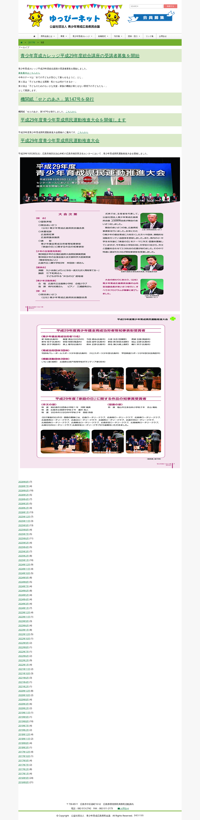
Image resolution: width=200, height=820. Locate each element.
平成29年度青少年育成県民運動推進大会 (60, 140)
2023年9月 (23, 621)
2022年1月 (23, 664)
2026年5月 (23, 494)
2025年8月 (23, 529)
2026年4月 (23, 499)
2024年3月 (23, 603)
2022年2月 (23, 660)
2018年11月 (24, 738)
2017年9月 (23, 760)
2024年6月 (23, 590)
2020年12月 (24, 690)
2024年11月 (24, 568)
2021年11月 (24, 669)
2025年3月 (23, 551)
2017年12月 (24, 751)
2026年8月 (23, 481)
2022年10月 (24, 638)
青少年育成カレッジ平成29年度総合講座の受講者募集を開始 (80, 55)
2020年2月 (23, 708)
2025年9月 (23, 525)
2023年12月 (24, 612)
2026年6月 (23, 490)
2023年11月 (24, 616)
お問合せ (163, 36)
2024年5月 (23, 595)
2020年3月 (23, 703)
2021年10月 (24, 673)
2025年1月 (23, 560)
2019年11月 (24, 712)
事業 (62, 36)
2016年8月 (23, 782)
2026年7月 (23, 486)
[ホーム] (34, 36)
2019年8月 (23, 721)
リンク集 (149, 36)
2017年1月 (23, 773)
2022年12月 (24, 634)
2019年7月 (23, 725)
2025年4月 (23, 547)
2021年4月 (23, 682)
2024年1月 (23, 608)
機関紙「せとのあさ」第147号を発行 (57, 99)
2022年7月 (23, 651)
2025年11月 (24, 520)
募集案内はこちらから (29, 72)
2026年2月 (23, 507)
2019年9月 (23, 716)
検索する (170, 6)
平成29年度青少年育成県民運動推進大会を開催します (73, 120)
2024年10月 (24, 573)
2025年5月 (23, 542)
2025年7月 (23, 534)
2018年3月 (23, 747)
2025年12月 (24, 516)
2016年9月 (23, 777)
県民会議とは (46, 36)
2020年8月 (23, 699)
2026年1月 (23, 512)
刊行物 (117, 36)
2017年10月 (24, 756)
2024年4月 (23, 599)
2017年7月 (23, 764)
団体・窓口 (133, 36)
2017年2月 (23, 769)
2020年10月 (24, 695)
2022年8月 (23, 647)
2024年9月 (23, 577)
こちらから (71, 111)
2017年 (31, 42)
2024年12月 (24, 564)
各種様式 (102, 36)
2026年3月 (23, 503)
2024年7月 (23, 586)
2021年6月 (23, 677)
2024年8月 (23, 581)
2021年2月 (23, 686)
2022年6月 (23, 656)
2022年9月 (23, 642)
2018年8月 (23, 743)
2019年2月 (23, 730)
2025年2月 (23, 555)
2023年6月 (23, 625)
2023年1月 (23, 629)
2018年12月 (24, 734)
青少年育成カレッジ (81, 36)
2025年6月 (23, 538)
